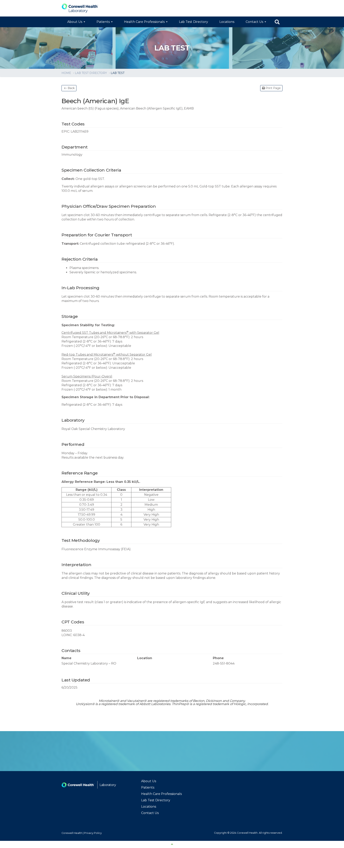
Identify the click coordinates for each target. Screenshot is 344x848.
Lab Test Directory (193, 22)
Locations (226, 22)
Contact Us (254, 22)
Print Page (273, 88)
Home (67, 73)
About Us (74, 22)
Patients (103, 22)
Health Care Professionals (144, 22)
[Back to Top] (172, 844)
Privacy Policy (93, 833)
